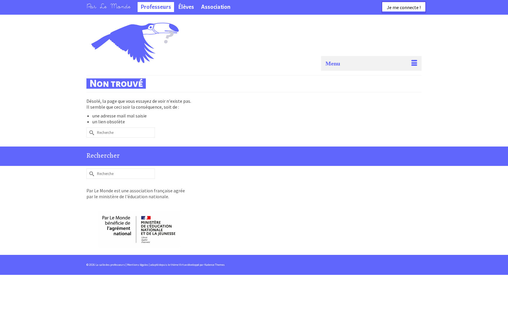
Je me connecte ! (404, 7)
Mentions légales (138, 265)
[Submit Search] (90, 132)
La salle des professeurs (118, 31)
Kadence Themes (214, 265)
